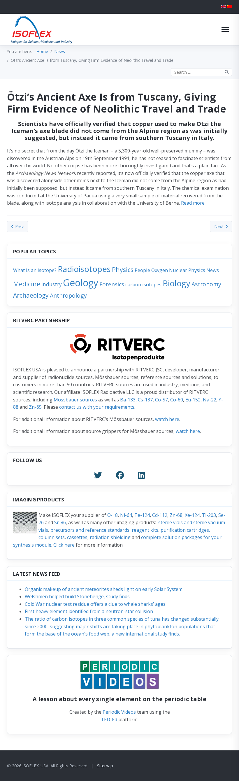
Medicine (26, 283)
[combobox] (201, 72)
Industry (51, 284)
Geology (80, 282)
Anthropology (68, 295)
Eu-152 (193, 399)
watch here (167, 419)
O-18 (112, 515)
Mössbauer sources (75, 399)
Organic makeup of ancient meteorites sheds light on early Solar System (103, 589)
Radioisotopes (84, 269)
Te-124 (142, 515)
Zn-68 (176, 515)
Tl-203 (209, 515)
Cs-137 (145, 399)
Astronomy (206, 284)
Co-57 (161, 399)
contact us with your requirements (96, 407)
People (142, 270)
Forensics (111, 284)
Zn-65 (35, 407)
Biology (176, 283)
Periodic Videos (119, 712)
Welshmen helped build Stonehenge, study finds (77, 596)
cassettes (77, 537)
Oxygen (159, 270)
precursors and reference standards (89, 530)
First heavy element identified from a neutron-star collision (89, 611)
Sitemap (105, 765)
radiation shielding (110, 537)
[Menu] (225, 29)
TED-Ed (109, 719)
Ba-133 (128, 399)
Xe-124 (192, 515)
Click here (64, 545)
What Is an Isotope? (35, 270)
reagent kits (145, 530)
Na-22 (209, 399)
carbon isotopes (143, 284)
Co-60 (176, 399)
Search (227, 72)
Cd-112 (159, 515)
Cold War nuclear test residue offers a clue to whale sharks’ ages (95, 604)
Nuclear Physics (187, 270)
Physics (122, 269)
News (212, 270)
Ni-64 (126, 515)
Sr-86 (60, 522)
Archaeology (31, 295)
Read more (193, 203)
